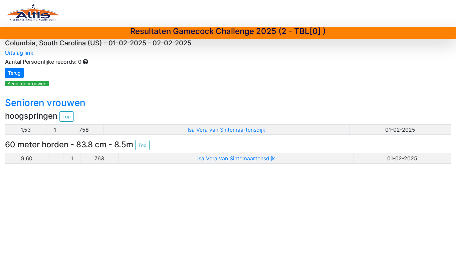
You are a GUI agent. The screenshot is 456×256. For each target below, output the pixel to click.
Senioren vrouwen (26, 83)
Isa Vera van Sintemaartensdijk (226, 129)
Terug (14, 73)
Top (66, 116)
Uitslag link (19, 52)
